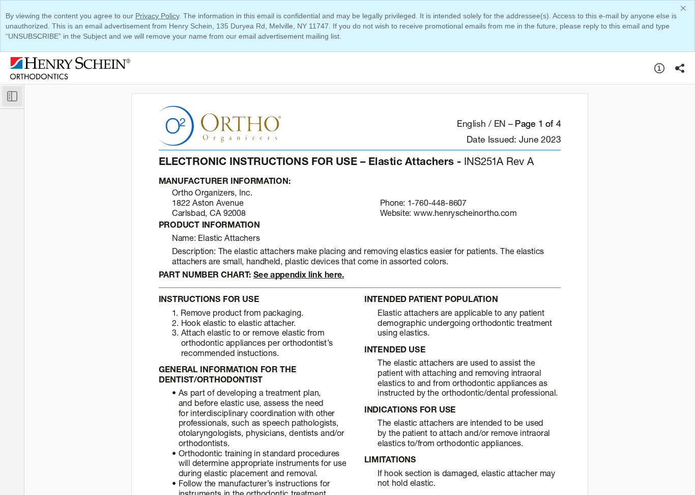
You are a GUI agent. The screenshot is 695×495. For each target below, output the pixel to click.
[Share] (680, 68)
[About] (659, 68)
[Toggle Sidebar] (12, 96)
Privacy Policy (157, 16)
